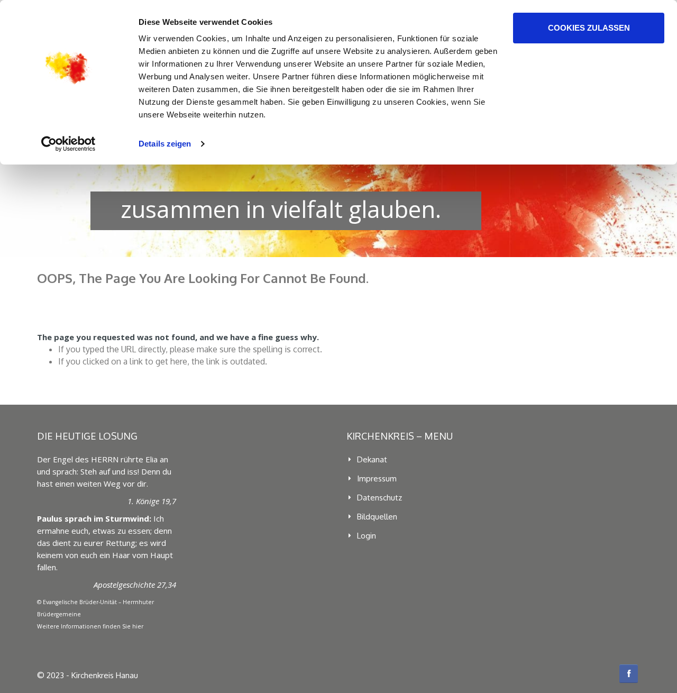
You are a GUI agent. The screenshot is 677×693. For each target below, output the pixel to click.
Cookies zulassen (589, 27)
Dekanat (372, 459)
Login (366, 536)
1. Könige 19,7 (151, 501)
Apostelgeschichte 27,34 (135, 584)
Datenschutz (379, 498)
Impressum (377, 478)
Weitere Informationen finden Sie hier (90, 626)
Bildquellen (377, 517)
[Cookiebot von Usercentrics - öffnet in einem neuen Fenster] (68, 144)
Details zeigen (165, 143)
